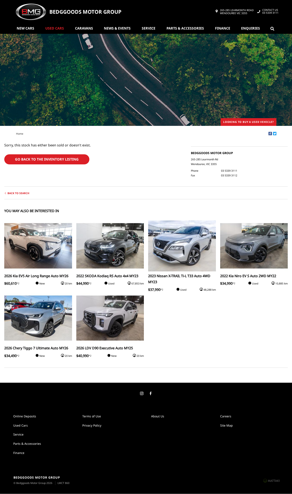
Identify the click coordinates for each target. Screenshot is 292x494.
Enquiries (250, 28)
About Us (157, 416)
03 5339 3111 (270, 11)
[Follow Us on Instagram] (141, 393)
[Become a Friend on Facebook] (150, 393)
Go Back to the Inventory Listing (47, 159)
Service (148, 28)
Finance (222, 28)
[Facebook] (270, 133)
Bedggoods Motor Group (85, 12)
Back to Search (18, 193)
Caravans (84, 28)
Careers (225, 416)
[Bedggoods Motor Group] (31, 11)
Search (273, 28)
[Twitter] (274, 133)
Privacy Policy (91, 425)
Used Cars (54, 28)
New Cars (25, 28)
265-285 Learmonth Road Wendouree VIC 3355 (237, 12)
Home (19, 133)
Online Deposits (24, 416)
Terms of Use (91, 416)
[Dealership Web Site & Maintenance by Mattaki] (271, 480)
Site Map (226, 425)
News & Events (117, 28)
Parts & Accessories (185, 28)
